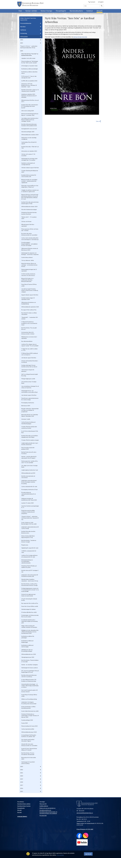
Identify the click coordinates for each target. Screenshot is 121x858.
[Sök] (102, 5)
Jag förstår (88, 854)
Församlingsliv (21, 808)
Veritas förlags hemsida (80, 37)
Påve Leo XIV (43, 803)
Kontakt (19, 812)
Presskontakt (43, 815)
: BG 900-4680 (85, 829)
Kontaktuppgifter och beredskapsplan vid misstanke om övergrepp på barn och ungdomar (48, 811)
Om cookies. (60, 855)
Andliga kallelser (44, 806)
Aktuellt (19, 810)
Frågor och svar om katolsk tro (47, 808)
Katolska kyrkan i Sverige (23, 806)
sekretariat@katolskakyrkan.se (85, 813)
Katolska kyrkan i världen (23, 803)
